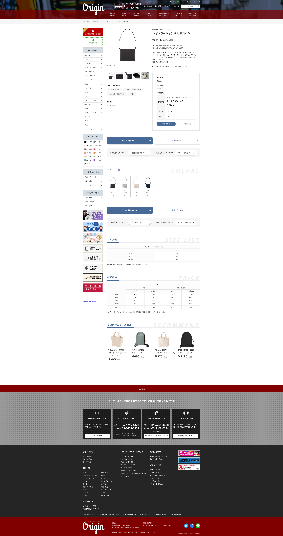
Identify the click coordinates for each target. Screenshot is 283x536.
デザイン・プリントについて (131, 452)
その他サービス (155, 481)
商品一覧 (95, 21)
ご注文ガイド (88, 198)
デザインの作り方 (126, 459)
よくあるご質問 (89, 202)
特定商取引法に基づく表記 (110, 515)
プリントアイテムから (91, 177)
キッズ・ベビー (89, 80)
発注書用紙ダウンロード (91, 509)
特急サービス (154, 478)
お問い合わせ (88, 206)
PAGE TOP (141, 389)
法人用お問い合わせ (156, 459)
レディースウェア (89, 76)
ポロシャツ (87, 63)
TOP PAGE (86, 21)
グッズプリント (88, 462)
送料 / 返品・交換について (158, 475)
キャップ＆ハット (89, 88)
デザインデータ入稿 (89, 506)
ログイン (168, 6)
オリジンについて (90, 515)
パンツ (86, 121)
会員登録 (159, 6)
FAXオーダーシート (90, 185)
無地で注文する (177, 141)
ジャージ (87, 117)
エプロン (87, 96)
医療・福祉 (87, 104)
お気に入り (148, 6)
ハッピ (86, 108)
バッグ (104, 21)
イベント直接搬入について (158, 484)
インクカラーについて (127, 465)
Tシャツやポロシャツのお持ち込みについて (134, 473)
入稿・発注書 (88, 501)
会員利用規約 (176, 515)
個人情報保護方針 (130, 515)
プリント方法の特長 (126, 462)
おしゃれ (112, 106)
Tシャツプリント (88, 459)
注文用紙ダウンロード (139, 153)
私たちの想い (87, 456)
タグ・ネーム (88, 129)
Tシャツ (86, 59)
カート (177, 6)
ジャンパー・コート (90, 113)
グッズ (86, 125)
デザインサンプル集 (126, 456)
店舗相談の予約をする (186, 436)
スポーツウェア (89, 72)
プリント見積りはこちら (129, 141)
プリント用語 (124, 476)
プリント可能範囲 (126, 468)
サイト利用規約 (161, 515)
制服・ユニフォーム (90, 100)
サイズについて (155, 469)
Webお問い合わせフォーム (159, 456)
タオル (86, 92)
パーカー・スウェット (91, 67)
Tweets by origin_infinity (89, 301)
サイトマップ (146, 515)
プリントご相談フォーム (186, 153)
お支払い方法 (154, 472)
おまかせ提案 (88, 181)
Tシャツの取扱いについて (128, 470)
